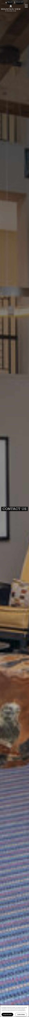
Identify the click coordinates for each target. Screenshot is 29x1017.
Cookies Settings (21, 1014)
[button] (9, 2)
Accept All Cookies (7, 1014)
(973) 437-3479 (19, 2)
